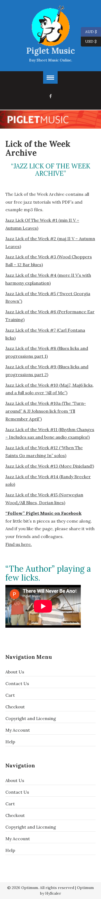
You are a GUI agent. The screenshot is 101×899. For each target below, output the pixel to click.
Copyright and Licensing (30, 718)
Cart (10, 695)
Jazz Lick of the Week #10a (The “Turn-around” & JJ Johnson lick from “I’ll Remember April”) (45, 411)
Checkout (15, 706)
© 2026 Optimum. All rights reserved (40, 887)
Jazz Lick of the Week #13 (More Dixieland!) (49, 466)
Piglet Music (50, 50)
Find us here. (18, 544)
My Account (17, 730)
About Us (14, 672)
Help (10, 741)
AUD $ (89, 31)
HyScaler (53, 893)
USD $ (91, 41)
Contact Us (17, 683)
